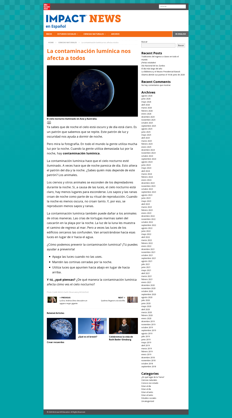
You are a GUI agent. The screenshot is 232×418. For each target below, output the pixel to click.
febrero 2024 (147, 177)
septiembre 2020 (148, 294)
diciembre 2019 (148, 321)
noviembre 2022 (148, 219)
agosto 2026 (146, 95)
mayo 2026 (146, 102)
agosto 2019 (146, 333)
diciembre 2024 (148, 150)
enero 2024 (146, 180)
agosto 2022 (146, 228)
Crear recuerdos (55, 342)
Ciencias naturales (94, 34)
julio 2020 (145, 300)
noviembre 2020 (148, 288)
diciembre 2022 (148, 216)
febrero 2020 (147, 315)
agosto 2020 (146, 297)
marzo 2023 (146, 207)
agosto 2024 (146, 162)
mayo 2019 (146, 342)
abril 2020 (145, 309)
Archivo (115, 34)
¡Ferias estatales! (148, 62)
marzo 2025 (146, 141)
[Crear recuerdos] (61, 329)
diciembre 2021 (148, 249)
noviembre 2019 (148, 324)
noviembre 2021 (148, 252)
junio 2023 (146, 198)
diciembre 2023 (148, 183)
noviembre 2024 (148, 153)
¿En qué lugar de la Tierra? (152, 377)
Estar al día (146, 386)
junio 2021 (146, 267)
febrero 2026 (147, 111)
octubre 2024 (147, 156)
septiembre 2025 (148, 126)
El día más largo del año (151, 68)
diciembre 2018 (148, 357)
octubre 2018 (147, 363)
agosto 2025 (146, 129)
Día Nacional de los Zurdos (153, 65)
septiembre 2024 (148, 159)
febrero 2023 (147, 210)
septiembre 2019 (148, 330)
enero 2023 (146, 213)
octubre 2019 (147, 327)
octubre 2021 (147, 255)
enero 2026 (146, 113)
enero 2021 (146, 282)
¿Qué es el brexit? (87, 336)
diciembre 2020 (148, 285)
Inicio (49, 34)
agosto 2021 (146, 261)
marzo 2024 (146, 174)
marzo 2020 (146, 312)
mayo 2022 (146, 234)
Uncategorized (147, 401)
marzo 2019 (146, 348)
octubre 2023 (147, 189)
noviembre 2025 (148, 120)
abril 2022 (145, 237)
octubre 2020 (147, 291)
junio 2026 (146, 98)
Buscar (144, 41)
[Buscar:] (172, 6)
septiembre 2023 (148, 192)
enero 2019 (146, 354)
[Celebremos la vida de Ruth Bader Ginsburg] (123, 326)
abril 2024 (145, 171)
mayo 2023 (146, 201)
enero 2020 (146, 318)
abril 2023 (145, 204)
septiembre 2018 (148, 366)
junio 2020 (146, 303)
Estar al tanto (147, 392)
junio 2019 (146, 339)
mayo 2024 (146, 168)
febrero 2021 (147, 279)
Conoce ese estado (149, 383)
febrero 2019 (147, 351)
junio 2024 (146, 165)
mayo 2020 (146, 306)
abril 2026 (145, 104)
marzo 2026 (146, 107)
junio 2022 (146, 231)
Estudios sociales (66, 34)
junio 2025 (146, 132)
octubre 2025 (147, 122)
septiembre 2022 (148, 225)
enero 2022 (146, 246)
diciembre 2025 (148, 117)
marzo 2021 (146, 276)
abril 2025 (145, 138)
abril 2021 (145, 273)
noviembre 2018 (148, 360)
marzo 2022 (146, 240)
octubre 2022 (147, 222)
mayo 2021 (146, 270)
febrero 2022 (147, 243)
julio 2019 (145, 336)
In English (180, 34)
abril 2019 (145, 345)
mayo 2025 (146, 135)
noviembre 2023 (148, 186)
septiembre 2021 (148, 258)
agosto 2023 (146, 195)
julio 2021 (145, 264)
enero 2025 (146, 147)
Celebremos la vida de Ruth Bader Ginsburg (121, 338)
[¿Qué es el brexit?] (92, 326)
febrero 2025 (147, 144)
